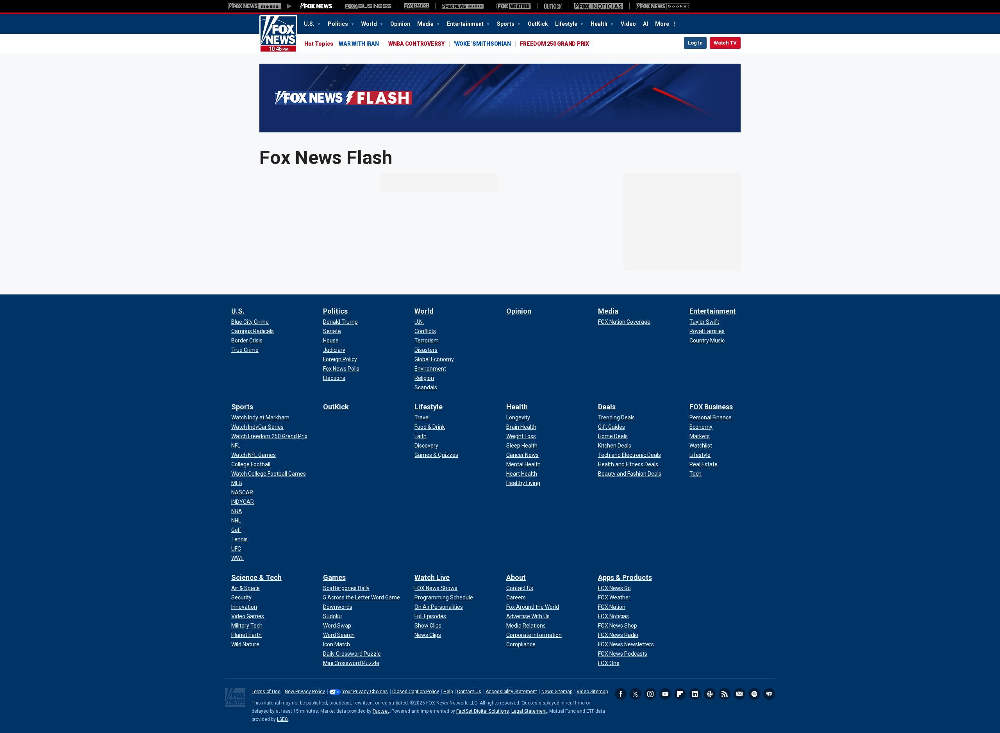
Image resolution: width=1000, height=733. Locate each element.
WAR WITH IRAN (359, 44)
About (516, 577)
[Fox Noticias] (598, 6)
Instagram (650, 694)
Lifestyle (567, 24)
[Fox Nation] (416, 6)
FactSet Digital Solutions (482, 711)
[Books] (663, 6)
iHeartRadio (769, 694)
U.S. (310, 24)
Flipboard (680, 694)
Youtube (665, 694)
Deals (607, 407)
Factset (381, 711)
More (662, 24)
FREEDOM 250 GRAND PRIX (554, 44)
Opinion (400, 24)
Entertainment (466, 24)
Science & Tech (256, 577)
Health (600, 24)
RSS (724, 694)
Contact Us (469, 691)
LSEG (282, 719)
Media (426, 24)
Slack (710, 694)
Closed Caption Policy (415, 691)
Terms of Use (266, 691)
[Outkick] (553, 6)
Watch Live (432, 577)
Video (628, 24)
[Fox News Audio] (462, 6)
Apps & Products (625, 577)
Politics (338, 24)
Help (448, 691)
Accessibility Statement (511, 691)
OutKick (538, 24)
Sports (506, 24)
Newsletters (739, 694)
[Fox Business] (368, 6)
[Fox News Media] (316, 6)
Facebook (621, 694)
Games (334, 577)
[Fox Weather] (513, 6)
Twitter (635, 694)
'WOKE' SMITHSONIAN (482, 44)
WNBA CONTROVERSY (416, 44)
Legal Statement (529, 711)
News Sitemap (556, 691)
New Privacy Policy (305, 691)
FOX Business (711, 407)
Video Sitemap (592, 691)
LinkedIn (695, 694)
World (369, 24)
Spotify (754, 694)
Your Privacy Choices (365, 691)
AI (645, 24)
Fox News (278, 34)
